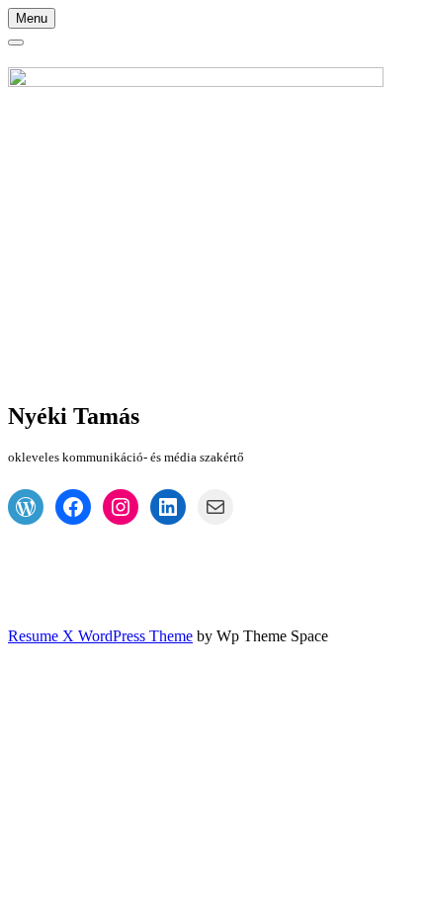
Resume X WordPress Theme (100, 636)
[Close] (16, 42)
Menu (31, 18)
